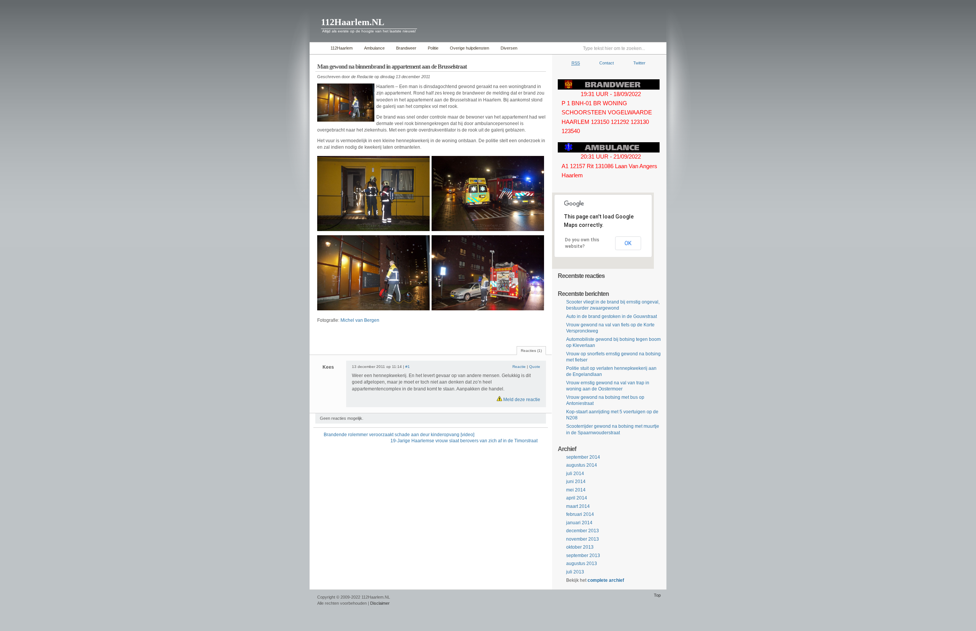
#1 (407, 366)
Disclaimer (380, 603)
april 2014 (576, 498)
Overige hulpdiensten (469, 48)
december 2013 (582, 530)
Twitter (639, 63)
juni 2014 (576, 481)
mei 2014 (576, 490)
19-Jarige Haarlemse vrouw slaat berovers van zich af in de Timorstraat (464, 440)
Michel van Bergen (359, 320)
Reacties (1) (531, 350)
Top (657, 595)
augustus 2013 (581, 563)
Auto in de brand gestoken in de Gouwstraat (611, 316)
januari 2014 (579, 522)
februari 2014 (580, 514)
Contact (606, 63)
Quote (534, 366)
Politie (433, 48)
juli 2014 (575, 473)
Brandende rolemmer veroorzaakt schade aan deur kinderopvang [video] (399, 434)
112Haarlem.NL (352, 22)
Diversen (509, 48)
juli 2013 (575, 572)
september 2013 (583, 555)
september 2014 (583, 457)
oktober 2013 (580, 547)
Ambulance (374, 48)
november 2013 (582, 539)
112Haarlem (342, 48)
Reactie (519, 366)
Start (318, 48)
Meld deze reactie (521, 399)
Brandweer (406, 48)
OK (627, 243)
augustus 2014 (581, 465)
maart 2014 (578, 506)
